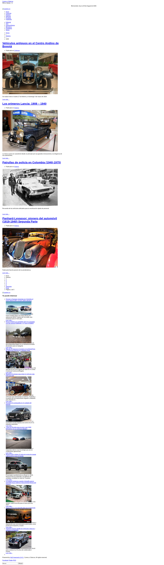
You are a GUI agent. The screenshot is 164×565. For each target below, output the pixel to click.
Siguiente (9, 286)
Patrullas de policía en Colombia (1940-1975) (31, 162)
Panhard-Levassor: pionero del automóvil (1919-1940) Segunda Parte (29, 220)
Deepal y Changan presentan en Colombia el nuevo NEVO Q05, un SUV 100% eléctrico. (19, 299)
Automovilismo (10, 25)
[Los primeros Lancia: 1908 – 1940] (30, 151)
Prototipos (9, 28)
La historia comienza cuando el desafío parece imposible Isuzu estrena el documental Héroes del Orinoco (21, 482)
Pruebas (8, 18)
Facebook (5, 560)
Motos (7, 30)
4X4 (7, 24)
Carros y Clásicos (7, 1)
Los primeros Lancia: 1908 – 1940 (24, 103)
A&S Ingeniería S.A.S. (17, 557)
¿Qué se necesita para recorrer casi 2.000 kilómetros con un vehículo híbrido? (18, 428)
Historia (8, 15)
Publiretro (9, 19)
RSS (14, 560)
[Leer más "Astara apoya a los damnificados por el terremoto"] (19, 522)
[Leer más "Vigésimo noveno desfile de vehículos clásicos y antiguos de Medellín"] (19, 548)
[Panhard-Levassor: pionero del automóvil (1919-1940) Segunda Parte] (30, 267)
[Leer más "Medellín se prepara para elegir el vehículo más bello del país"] (19, 395)
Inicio (7, 11)
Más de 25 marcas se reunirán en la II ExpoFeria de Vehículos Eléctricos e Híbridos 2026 (20, 349)
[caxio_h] (6, 9)
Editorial (8, 22)
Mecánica (9, 27)
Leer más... (9, 320)
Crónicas (8, 13)
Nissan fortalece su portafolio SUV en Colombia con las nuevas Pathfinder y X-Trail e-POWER (20, 322)
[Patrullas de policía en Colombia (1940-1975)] (30, 205)
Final (7, 288)
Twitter (11, 560)
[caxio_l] (6, 292)
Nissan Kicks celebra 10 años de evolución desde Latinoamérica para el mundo (21, 455)
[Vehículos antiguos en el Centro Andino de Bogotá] (30, 93)
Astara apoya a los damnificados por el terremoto (20, 508)
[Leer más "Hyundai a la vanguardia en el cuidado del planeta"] (19, 421)
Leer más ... (5, 99)
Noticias (8, 16)
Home (7, 33)
